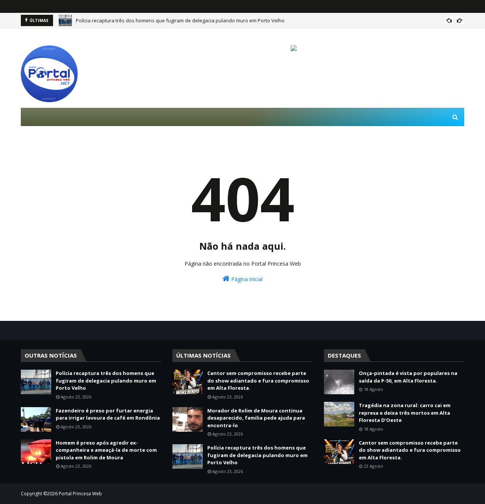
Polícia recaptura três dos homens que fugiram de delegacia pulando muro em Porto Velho (180, 20)
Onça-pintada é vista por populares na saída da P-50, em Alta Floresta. (408, 377)
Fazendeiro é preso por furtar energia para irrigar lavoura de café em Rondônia (108, 414)
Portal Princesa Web (80, 493)
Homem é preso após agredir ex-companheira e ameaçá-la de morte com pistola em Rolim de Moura (106, 450)
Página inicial (246, 279)
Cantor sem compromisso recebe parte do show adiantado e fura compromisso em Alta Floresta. (258, 380)
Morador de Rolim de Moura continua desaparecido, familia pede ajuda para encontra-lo (256, 418)
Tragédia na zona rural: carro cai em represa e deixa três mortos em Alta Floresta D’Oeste (405, 412)
